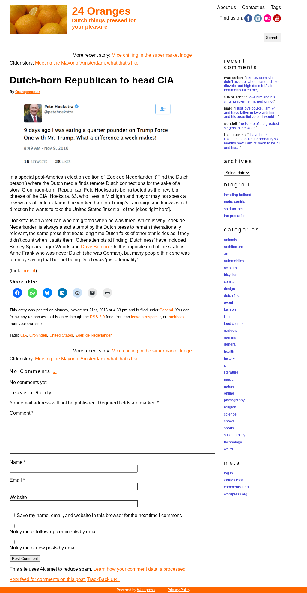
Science (230, 414)
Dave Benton (95, 246)
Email (17, 480)
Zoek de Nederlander (94, 335)
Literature (231, 372)
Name (17, 462)
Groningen (38, 335)
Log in (228, 473)
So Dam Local (234, 209)
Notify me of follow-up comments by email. (54, 531)
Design (229, 289)
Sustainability (234, 435)
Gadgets (230, 330)
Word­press (146, 590)
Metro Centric (234, 202)
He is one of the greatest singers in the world (251, 126)
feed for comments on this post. (48, 579)
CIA (23, 335)
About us (226, 7)
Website (18, 497)
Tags (276, 7)
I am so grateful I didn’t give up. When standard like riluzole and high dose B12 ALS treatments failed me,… (251, 83)
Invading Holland (237, 195)
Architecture (233, 247)
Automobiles (234, 261)
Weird (228, 449)
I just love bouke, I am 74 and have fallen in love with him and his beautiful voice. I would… (251, 112)
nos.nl (28, 270)
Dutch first (232, 296)
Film (227, 316)
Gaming (230, 337)
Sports (229, 428)
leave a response (146, 317)
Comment (21, 413)
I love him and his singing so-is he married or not (249, 99)
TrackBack (103, 579)
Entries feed (233, 480)
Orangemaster (27, 92)
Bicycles (230, 275)
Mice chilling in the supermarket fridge (152, 55)
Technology (233, 442)
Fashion (230, 309)
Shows (229, 421)
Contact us (253, 7)
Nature (229, 386)
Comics (229, 282)
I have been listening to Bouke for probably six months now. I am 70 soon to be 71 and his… (252, 141)
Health (229, 351)
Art (226, 254)
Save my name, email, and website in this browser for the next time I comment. (99, 515)
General (166, 310)
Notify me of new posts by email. (44, 547)
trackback (176, 317)
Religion (230, 407)
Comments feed (236, 487)
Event (228, 303)
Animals (230, 240)
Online (229, 393)
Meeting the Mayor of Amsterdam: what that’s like (87, 62)
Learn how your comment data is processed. (140, 569)
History (229, 358)
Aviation (230, 268)
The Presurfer (234, 216)
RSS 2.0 (97, 317)
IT (225, 365)
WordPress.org (235, 494)
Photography (234, 400)
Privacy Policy (179, 590)
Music (229, 379)
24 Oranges (101, 11)
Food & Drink (233, 324)
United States (61, 335)
